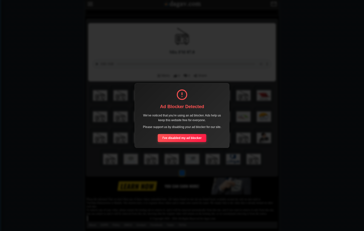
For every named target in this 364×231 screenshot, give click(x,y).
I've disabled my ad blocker (182, 138)
